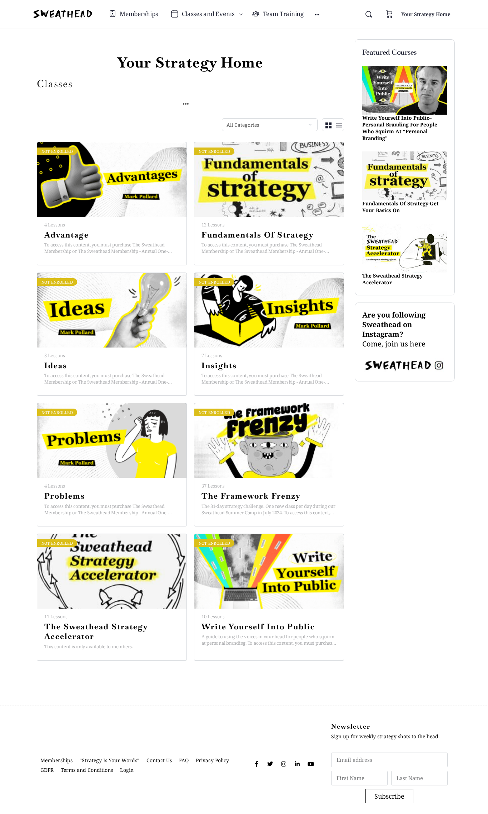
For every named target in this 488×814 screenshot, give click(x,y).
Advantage (66, 235)
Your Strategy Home (425, 14)
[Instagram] (284, 764)
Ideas (55, 365)
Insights (219, 365)
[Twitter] (270, 764)
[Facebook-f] (256, 764)
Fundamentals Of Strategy (257, 235)
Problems (64, 496)
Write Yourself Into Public (258, 626)
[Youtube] (311, 764)
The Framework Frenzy (251, 496)
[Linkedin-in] (297, 764)
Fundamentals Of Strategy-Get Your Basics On (400, 207)
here (417, 344)
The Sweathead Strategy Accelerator (96, 631)
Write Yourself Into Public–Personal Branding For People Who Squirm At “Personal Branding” (399, 127)
